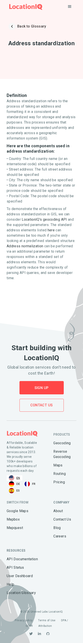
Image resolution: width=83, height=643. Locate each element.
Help (10, 584)
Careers (59, 536)
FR (34, 484)
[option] (14, 484)
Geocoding (62, 443)
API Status (15, 567)
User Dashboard (20, 576)
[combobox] (14, 478)
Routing (59, 474)
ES (18, 490)
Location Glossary (21, 593)
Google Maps (17, 511)
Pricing (59, 482)
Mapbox (13, 519)
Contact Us (41, 405)
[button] (69, 6)
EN (18, 478)
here (51, 230)
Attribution (45, 625)
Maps (57, 465)
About (58, 511)
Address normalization (25, 246)
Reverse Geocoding (62, 454)
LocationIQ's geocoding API (44, 219)
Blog (57, 528)
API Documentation (22, 559)
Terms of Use (46, 620)
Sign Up (42, 388)
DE (18, 484)
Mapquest (15, 528)
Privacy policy (24, 620)
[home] (25, 7)
